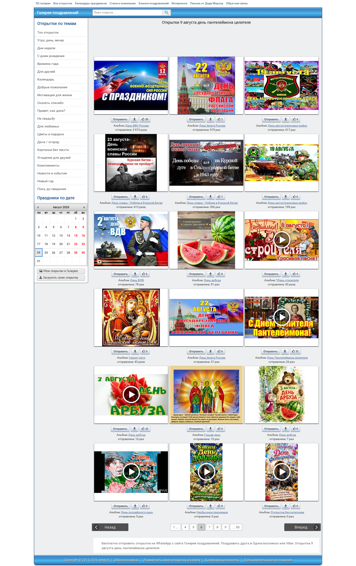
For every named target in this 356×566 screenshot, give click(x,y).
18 (46, 244)
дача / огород (48, 142)
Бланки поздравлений (154, 3)
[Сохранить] (134, 119)
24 (38, 252)
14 (68, 235)
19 (53, 244)
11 (46, 235)
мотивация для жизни (54, 95)
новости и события (52, 173)
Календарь (45, 79)
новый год (45, 181)
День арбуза (212, 280)
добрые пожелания (52, 87)
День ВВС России (137, 125)
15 (75, 235)
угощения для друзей (53, 158)
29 (75, 252)
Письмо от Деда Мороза (206, 3)
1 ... (175, 527)
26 (53, 252)
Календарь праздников (91, 3)
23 (83, 244)
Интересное (179, 3)
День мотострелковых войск (287, 125)
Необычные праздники (212, 512)
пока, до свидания (51, 189)
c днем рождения (50, 56)
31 (38, 261)
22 (75, 244)
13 (61, 235)
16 (83, 235)
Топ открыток (48, 32)
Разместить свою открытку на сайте (172, 560)
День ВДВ (137, 280)
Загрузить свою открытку (58, 277)
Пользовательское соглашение (268, 560)
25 (46, 252)
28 (68, 252)
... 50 (236, 527)
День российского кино (137, 512)
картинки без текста (53, 150)
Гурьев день (212, 434)
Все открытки (62, 3)
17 (38, 244)
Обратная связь (237, 3)
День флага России (212, 125)
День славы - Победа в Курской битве (137, 202)
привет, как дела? (51, 111)
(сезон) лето (137, 357)
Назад (110, 527)
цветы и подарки (50, 134)
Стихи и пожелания (123, 3)
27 (61, 252)
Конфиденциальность (222, 560)
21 (68, 244)
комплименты (48, 165)
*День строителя (287, 280)
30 (83, 252)
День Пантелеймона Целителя (287, 357)
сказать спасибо (50, 103)
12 (53, 235)
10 (38, 235)
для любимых (48, 126)
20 (61, 244)
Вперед (301, 527)
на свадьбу (46, 118)
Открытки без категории (287, 512)
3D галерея (43, 3)
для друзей (46, 72)
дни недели (46, 48)
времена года (48, 64)
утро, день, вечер (50, 40)
